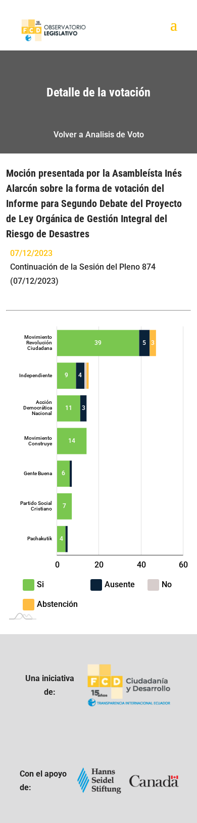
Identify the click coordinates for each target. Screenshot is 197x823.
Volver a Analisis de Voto (99, 134)
